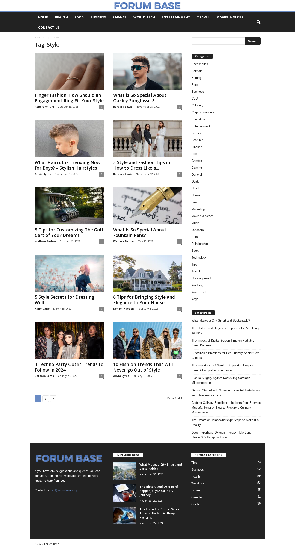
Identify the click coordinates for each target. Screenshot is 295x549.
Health (61, 17)
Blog (195, 84)
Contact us (48, 27)
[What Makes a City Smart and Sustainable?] (124, 471)
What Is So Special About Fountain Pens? (140, 232)
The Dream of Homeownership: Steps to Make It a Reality (225, 422)
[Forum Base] (147, 5)
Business (98, 17)
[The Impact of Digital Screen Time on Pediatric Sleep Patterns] (124, 515)
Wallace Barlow (45, 241)
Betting (196, 78)
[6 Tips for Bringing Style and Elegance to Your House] (147, 273)
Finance (120, 17)
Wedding (197, 285)
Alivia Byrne (43, 174)
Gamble (197, 160)
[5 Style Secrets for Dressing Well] (69, 273)
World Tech (144, 17)
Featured (197, 140)
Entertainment (176, 17)
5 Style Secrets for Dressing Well (64, 300)
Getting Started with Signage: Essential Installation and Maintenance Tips (226, 393)
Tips (194, 264)
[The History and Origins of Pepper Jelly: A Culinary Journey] (124, 493)
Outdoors (198, 230)
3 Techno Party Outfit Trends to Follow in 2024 (69, 367)
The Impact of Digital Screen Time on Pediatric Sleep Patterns (223, 343)
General (197, 174)
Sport (195, 250)
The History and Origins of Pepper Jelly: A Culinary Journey (225, 330)
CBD (195, 98)
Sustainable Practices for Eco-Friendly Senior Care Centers (226, 355)
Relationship (200, 243)
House (196, 195)
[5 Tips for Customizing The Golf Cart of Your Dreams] (69, 205)
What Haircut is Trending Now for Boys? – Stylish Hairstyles (67, 165)
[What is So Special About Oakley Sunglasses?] (147, 71)
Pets (195, 237)
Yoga (195, 299)
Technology (199, 257)
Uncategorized (201, 278)
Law (194, 202)
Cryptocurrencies (203, 112)
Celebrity (197, 105)
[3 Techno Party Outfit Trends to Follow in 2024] (69, 340)
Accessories (200, 64)
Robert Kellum (44, 106)
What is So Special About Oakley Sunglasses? (140, 98)
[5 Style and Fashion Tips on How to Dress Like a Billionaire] (147, 138)
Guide (195, 181)
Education (198, 119)
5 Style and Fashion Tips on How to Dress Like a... (142, 165)
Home (43, 17)
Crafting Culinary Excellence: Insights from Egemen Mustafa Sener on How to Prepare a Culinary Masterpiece (226, 407)
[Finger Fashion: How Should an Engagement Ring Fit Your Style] (69, 71)
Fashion (197, 133)
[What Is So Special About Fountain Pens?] (147, 205)
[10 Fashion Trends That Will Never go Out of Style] (147, 340)
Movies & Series (229, 17)
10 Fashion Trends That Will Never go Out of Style (143, 367)
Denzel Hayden (123, 308)
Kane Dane (42, 308)
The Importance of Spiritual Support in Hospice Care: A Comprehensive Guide (223, 368)
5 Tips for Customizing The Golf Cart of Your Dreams (69, 232)
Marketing (198, 209)
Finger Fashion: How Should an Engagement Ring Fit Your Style (69, 98)
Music (196, 223)
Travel (203, 17)
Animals (197, 71)
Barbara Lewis (122, 106)
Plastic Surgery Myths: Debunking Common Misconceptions (221, 380)
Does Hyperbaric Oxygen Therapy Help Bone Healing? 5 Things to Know (221, 435)
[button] (258, 22)
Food (79, 17)
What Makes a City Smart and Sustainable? (221, 320)
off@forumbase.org (64, 490)
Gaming (197, 167)
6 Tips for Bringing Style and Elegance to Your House (144, 300)
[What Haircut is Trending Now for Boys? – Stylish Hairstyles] (69, 138)
